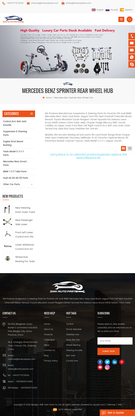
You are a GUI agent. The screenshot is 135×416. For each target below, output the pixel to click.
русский (114, 9)
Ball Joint (70, 355)
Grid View (123, 148)
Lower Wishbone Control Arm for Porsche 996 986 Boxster (25, 247)
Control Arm (72, 360)
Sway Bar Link (73, 339)
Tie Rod (69, 324)
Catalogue (49, 339)
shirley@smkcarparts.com (78, 3)
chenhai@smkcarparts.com (44, 3)
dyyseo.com (99, 404)
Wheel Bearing (73, 345)
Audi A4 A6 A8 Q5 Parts (15, 178)
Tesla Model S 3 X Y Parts (13, 153)
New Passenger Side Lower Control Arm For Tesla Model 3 (24, 222)
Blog (46, 355)
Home (47, 324)
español (129, 9)
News (46, 345)
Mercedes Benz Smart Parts (15, 163)
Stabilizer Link (72, 334)
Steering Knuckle (74, 350)
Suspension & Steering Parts (15, 133)
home (49, 97)
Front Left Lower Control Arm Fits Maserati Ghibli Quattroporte (24, 235)
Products (48, 334)
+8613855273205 (24, 381)
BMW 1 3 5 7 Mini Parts (15, 171)
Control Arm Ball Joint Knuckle (14, 123)
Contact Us (49, 350)
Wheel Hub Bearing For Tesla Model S (25, 259)
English (100, 9)
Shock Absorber (73, 329)
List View (129, 148)
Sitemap (111, 404)
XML (120, 404)
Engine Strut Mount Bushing (13, 143)
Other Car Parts (11, 184)
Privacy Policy (51, 360)
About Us (48, 329)
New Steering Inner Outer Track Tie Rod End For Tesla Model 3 (25, 210)
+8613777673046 (15, 3)
